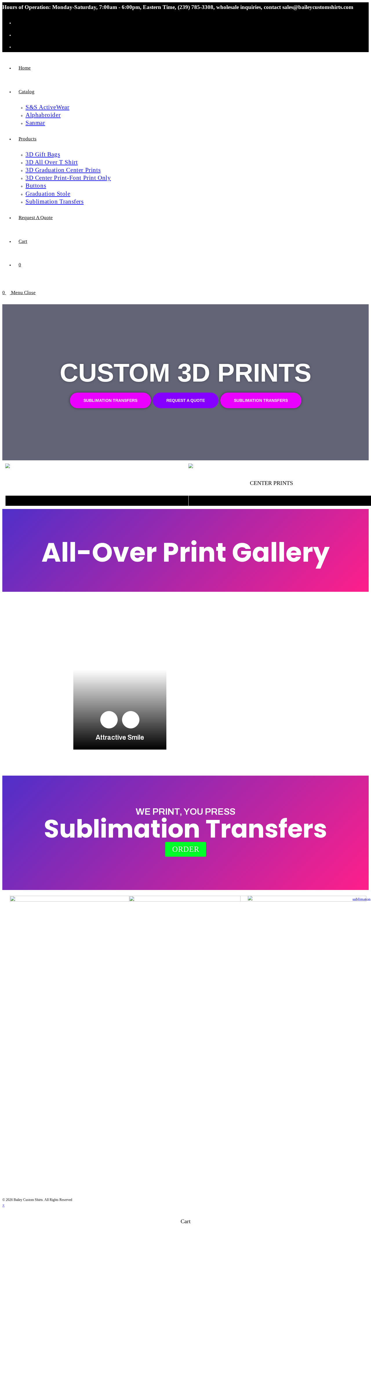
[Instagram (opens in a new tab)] (19, 34)
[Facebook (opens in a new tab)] (19, 22)
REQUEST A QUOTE (185, 400)
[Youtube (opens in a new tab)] (19, 46)
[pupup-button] (109, 719)
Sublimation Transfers (110, 400)
